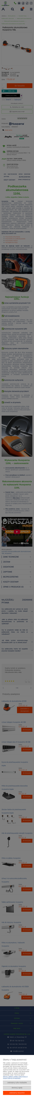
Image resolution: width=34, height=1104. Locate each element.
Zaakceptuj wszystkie (17, 1093)
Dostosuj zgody (17, 1088)
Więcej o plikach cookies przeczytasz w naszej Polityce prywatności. (15, 1077)
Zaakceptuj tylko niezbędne (17, 1082)
